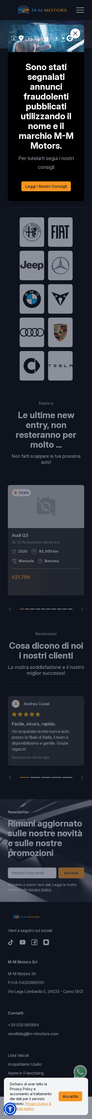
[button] (10, 1109)
